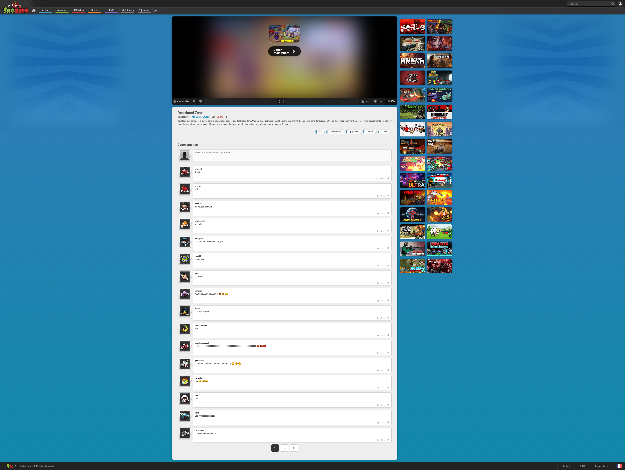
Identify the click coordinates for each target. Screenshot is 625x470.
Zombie (369, 131)
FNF (111, 10)
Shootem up (335, 131)
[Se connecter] (620, 4)
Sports (94, 10)
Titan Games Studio (200, 117)
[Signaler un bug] (194, 101)
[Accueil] (34, 10)
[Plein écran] (281, 101)
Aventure (62, 10)
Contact (566, 466)
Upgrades (353, 131)
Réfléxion (78, 10)
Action (45, 10)
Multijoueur (128, 10)
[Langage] (619, 466)
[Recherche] (612, 3)
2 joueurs (144, 10)
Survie (384, 131)
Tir (320, 131)
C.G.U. (582, 466)
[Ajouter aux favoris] (201, 101)
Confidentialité (601, 466)
